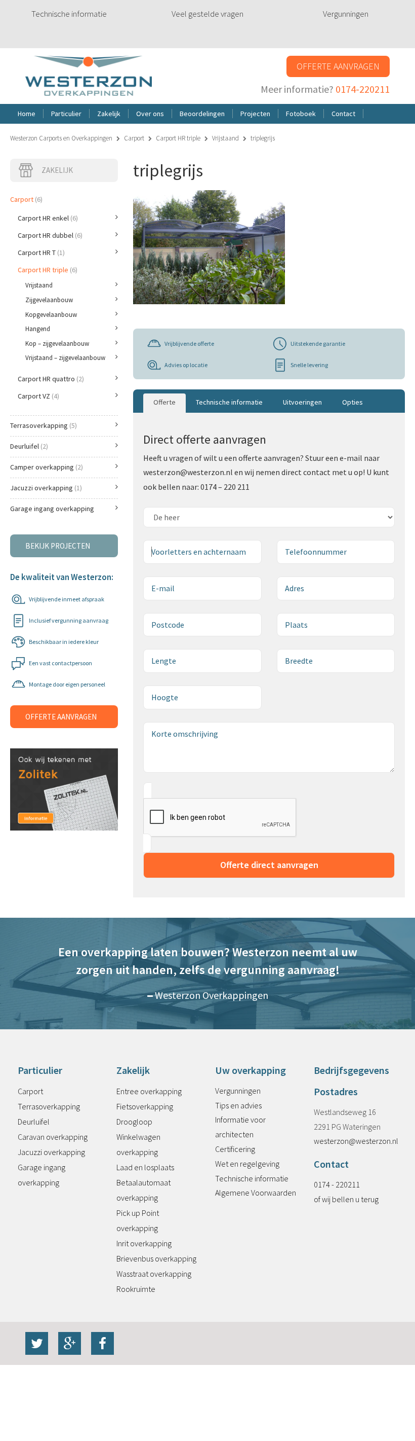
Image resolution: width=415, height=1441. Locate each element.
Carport (134, 138)
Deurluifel (29, 446)
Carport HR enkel (48, 218)
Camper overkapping (46, 467)
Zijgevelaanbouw (49, 300)
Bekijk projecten (57, 546)
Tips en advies (238, 1105)
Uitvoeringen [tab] (302, 402)
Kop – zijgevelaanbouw (57, 343)
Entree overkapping (149, 1091)
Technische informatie (69, 13)
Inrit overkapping (144, 1243)
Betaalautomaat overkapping (143, 1190)
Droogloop (134, 1121)
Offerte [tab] (164, 402)
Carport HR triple (178, 138)
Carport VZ (38, 396)
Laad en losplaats (145, 1167)
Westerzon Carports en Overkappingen (61, 138)
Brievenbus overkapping (156, 1258)
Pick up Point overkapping (137, 1220)
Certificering (235, 1149)
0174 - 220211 (337, 1184)
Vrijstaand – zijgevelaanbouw (65, 357)
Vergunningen (345, 13)
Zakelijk (57, 170)
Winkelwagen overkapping (138, 1144)
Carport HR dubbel (50, 235)
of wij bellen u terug (346, 1199)
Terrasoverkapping (43, 425)
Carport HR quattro (51, 378)
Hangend (37, 329)
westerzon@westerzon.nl (356, 1141)
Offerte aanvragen (338, 66)
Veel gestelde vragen (207, 13)
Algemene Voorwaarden (255, 1192)
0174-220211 (363, 89)
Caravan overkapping (53, 1137)
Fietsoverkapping (144, 1106)
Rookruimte (135, 1289)
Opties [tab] (352, 402)
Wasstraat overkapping (153, 1274)
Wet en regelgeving (247, 1164)
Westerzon (88, 76)
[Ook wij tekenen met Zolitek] (64, 778)
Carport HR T (41, 252)
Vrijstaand (225, 138)
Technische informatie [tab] (229, 402)
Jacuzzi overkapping (46, 487)
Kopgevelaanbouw (51, 314)
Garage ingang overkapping (52, 508)
